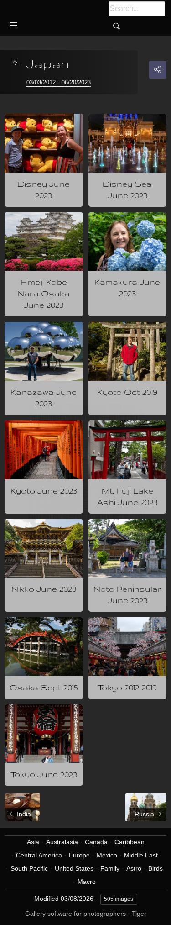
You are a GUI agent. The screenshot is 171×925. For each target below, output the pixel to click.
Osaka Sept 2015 (44, 687)
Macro (87, 881)
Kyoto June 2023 (43, 490)
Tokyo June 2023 (43, 774)
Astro (133, 868)
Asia (33, 842)
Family (109, 868)
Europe (79, 855)
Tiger (139, 913)
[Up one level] (15, 63)
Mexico (107, 855)
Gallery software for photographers (75, 913)
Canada (96, 842)
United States (74, 868)
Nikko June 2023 (43, 588)
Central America (39, 855)
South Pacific (29, 868)
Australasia (62, 842)
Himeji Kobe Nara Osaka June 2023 (43, 293)
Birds (155, 868)
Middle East (141, 855)
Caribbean (129, 842)
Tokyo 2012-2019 (127, 687)
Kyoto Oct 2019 (127, 392)
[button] (18, 906)
